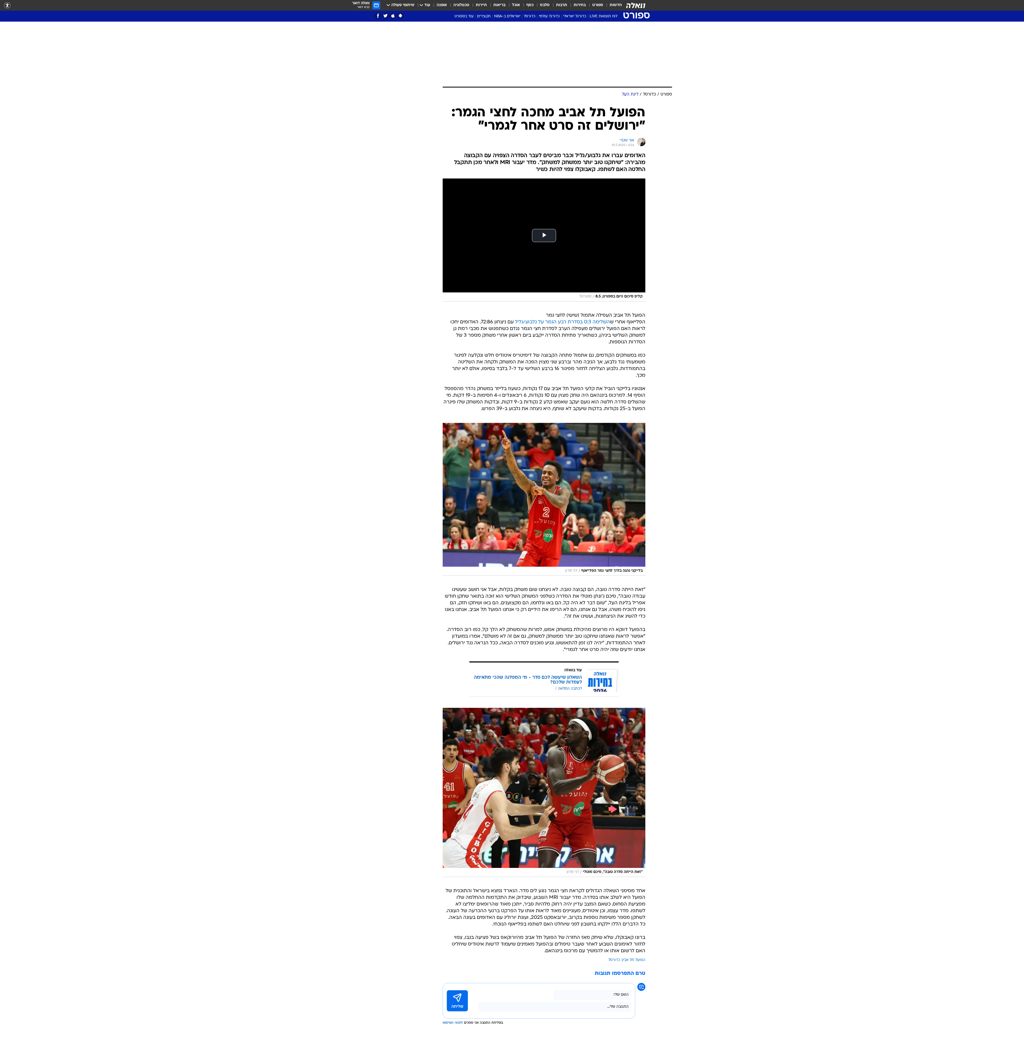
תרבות (561, 5)
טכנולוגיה (461, 5)
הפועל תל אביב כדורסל (626, 960)
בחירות (580, 5)
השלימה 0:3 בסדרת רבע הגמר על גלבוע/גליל (562, 322)
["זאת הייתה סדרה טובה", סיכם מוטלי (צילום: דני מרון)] (544, 792)
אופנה (442, 5)
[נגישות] (7, 5)
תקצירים (484, 16)
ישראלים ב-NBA (507, 16)
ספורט (597, 5)
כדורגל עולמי (549, 16)
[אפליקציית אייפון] (393, 16)
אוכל (516, 5)
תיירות (481, 5)
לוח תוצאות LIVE (603, 16)
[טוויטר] (385, 16)
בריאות (499, 5)
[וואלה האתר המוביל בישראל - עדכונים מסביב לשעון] (635, 5)
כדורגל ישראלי (574, 16)
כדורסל (529, 16)
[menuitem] (612, 5)
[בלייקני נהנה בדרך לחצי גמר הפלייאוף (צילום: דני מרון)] (544, 499)
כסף (530, 5)
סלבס (545, 5)
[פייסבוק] (378, 16)
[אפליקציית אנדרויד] (400, 16)
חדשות (616, 5)
